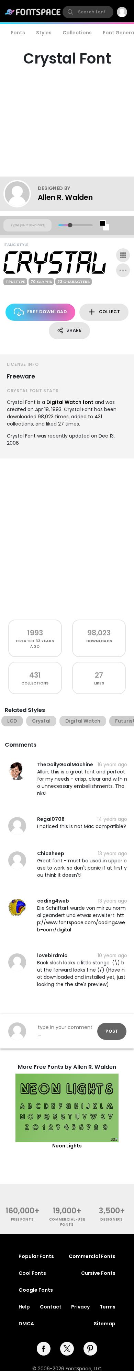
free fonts (22, 1219)
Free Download (47, 312)
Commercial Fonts (92, 1256)
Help (24, 1306)
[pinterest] (90, 1349)
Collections (77, 32)
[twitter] (67, 1349)
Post (111, 1031)
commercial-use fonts (67, 1222)
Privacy (80, 1306)
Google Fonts (36, 1290)
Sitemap (104, 1323)
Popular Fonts (36, 1256)
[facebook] (44, 1349)
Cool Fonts (32, 1273)
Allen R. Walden (65, 197)
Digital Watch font (69, 402)
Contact (51, 1306)
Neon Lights (67, 1145)
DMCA (26, 1323)
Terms (107, 1306)
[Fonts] (33, 12)
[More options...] (123, 270)
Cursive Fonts (98, 1273)
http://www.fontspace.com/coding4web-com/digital (81, 922)
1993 (35, 633)
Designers (111, 1219)
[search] (88, 12)
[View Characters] (123, 255)
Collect (109, 312)
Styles (44, 32)
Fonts (18, 32)
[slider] (70, 225)
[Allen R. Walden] (20, 193)
